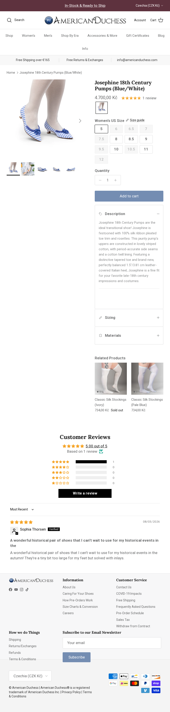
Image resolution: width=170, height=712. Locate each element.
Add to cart (129, 196)
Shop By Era (70, 36)
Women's (28, 36)
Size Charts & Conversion (80, 606)
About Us (69, 587)
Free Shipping (125, 600)
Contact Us (123, 587)
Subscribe (76, 657)
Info (85, 49)
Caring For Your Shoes (78, 593)
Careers (68, 613)
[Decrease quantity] (99, 180)
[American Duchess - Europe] (85, 20)
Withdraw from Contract (133, 626)
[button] (61, 461)
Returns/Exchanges (23, 646)
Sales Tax (123, 620)
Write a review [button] (85, 493)
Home (11, 72)
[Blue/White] (101, 108)
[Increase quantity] (117, 180)
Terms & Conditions (22, 659)
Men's (48, 36)
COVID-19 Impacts (129, 593)
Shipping (15, 639)
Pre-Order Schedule (130, 613)
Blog (161, 36)
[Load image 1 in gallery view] (46, 118)
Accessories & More (102, 36)
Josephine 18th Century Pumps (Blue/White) (50, 72)
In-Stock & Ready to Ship (85, 5)
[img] (21, 522)
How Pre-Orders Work (78, 600)
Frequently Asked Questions (135, 606)
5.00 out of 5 (96, 446)
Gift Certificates (137, 36)
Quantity (102, 170)
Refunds (15, 652)
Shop (9, 36)
